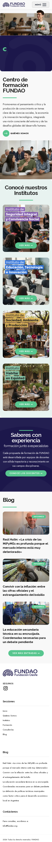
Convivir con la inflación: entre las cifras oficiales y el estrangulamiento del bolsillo (24, 590)
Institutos (6, 720)
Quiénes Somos (10, 715)
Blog (5, 734)
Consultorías (8, 729)
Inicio (5, 710)
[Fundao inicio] (14, 4)
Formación (7, 725)
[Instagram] (5, 690)
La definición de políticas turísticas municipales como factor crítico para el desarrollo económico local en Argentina (25, 796)
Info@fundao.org (10, 825)
